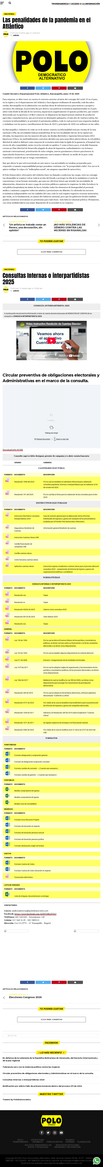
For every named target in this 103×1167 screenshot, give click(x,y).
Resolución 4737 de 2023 (24, 703)
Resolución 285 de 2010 (23, 693)
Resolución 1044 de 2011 (24, 713)
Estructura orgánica (37, 1141)
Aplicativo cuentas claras (24, 566)
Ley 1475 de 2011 (21, 667)
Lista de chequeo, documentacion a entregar (31, 896)
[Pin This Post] (59, 88)
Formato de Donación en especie (27, 826)
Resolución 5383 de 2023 (24, 730)
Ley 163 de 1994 (20, 653)
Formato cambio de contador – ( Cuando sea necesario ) (36, 768)
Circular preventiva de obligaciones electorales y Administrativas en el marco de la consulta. (48, 1073)
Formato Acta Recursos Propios (26, 820)
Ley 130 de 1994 (20, 640)
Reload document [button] (43, 439)
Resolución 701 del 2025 (23, 494)
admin (16, 35)
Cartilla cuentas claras (23, 553)
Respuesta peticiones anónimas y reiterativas (67, 1146)
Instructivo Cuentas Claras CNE (26, 537)
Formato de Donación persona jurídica (29, 839)
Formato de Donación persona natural (29, 833)
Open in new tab (62, 439)
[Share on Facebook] (27, 88)
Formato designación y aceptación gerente (30, 755)
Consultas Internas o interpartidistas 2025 (23, 1080)
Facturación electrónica (23, 877)
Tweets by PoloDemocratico (17, 1099)
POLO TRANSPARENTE (20, 1141)
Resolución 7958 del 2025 (24, 482)
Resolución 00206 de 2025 (24, 609)
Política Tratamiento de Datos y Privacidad (38, 1146)
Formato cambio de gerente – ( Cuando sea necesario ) (35, 775)
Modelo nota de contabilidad (25, 804)
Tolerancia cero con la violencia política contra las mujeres (31, 1067)
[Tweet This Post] (43, 88)
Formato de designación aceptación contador (32, 762)
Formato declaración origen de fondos (29, 846)
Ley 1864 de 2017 (21, 680)
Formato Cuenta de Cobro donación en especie (32, 871)
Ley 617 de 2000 (20, 660)
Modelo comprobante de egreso (26, 797)
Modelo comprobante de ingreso (26, 791)
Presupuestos (54, 1142)
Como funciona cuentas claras (26, 560)
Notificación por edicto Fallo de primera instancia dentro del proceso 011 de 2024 (42, 1086)
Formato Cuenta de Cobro (24, 864)
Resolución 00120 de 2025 (24, 617)
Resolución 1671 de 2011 (24, 723)
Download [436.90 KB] (13, 449)
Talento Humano (69, 1141)
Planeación (84, 1142)
